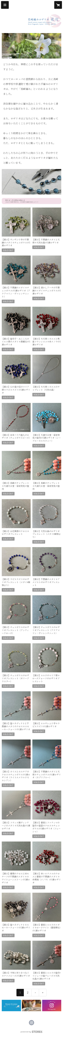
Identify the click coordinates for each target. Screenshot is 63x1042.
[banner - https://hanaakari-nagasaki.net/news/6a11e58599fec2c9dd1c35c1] (31, 201)
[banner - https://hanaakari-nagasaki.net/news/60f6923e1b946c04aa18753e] (11, 1005)
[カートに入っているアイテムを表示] (58, 5)
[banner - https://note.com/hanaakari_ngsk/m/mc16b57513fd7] (31, 1005)
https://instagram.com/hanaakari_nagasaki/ (31, 1022)
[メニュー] (5, 5)
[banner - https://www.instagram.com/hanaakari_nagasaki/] (51, 1005)
